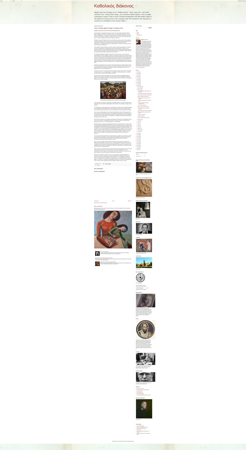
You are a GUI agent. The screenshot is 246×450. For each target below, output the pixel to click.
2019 (138, 82)
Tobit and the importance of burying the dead (108, 261)
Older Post (130, 200)
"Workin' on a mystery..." (142, 114)
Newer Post (96, 200)
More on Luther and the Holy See (143, 106)
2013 (138, 137)
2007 (138, 146)
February (139, 129)
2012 (138, 139)
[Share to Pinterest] (110, 163)
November (140, 88)
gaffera (125, 441)
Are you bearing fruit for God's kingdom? (145, 110)
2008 (138, 145)
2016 (138, 133)
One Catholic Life (140, 392)
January (139, 131)
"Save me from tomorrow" (142, 105)
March (139, 128)
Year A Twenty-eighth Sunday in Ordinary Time (143, 103)
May (139, 125)
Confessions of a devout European (143, 389)
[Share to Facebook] (109, 163)
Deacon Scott (145, 39)
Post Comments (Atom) (103, 202)
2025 (138, 73)
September (140, 119)
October (139, 89)
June (139, 123)
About (138, 33)
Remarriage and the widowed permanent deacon (103, 257)
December (140, 86)
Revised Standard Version (141, 428)
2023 (138, 76)
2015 (138, 134)
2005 (138, 149)
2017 (138, 85)
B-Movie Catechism (140, 388)
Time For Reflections (140, 393)
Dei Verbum (139, 429)
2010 (138, 142)
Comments (139, 156)
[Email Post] (103, 163)
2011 (138, 140)
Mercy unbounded (98, 206)
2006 (138, 148)
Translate (144, 289)
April (139, 126)
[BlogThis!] (106, 163)
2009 (138, 143)
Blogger (132, 441)
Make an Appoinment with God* (143, 96)
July (138, 122)
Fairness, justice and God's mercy (143, 117)
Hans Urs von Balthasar (104, 251)
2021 (138, 79)
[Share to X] (108, 163)
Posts (138, 154)
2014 (138, 136)
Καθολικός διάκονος (114, 5)
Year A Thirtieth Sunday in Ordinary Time (145, 93)
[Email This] (105, 163)
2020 (138, 80)
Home (113, 200)
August (139, 120)
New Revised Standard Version (142, 427)
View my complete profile (140, 67)
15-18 (127, 54)
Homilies (98, 165)
